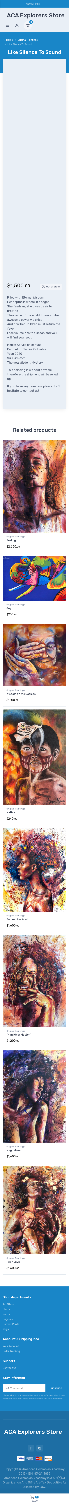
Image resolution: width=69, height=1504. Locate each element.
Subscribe (56, 1388)
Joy (8, 608)
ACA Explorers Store (36, 15)
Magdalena (13, 1150)
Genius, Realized (17, 919)
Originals (8, 1319)
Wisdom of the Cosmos (21, 694)
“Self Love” (13, 1262)
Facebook (31, 1448)
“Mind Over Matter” (18, 1034)
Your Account (11, 1346)
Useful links (33, 3)
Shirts (6, 1309)
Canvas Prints (11, 1324)
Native (10, 812)
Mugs (6, 1329)
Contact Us (9, 1368)
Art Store (8, 1304)
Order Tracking (11, 1351)
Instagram (39, 1448)
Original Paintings (28, 39)
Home (9, 39)
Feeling (11, 540)
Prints (6, 1314)
